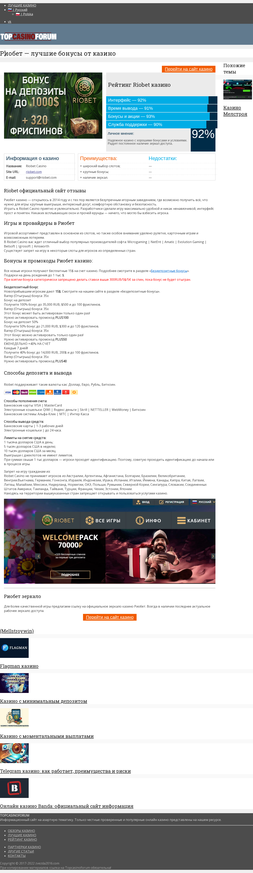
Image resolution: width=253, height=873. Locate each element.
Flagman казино (19, 666)
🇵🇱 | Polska (24, 14)
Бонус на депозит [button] (17, 300)
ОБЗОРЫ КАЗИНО (21, 831)
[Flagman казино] (14, 657)
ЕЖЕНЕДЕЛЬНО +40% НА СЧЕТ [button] (27, 344)
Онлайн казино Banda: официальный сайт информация (66, 806)
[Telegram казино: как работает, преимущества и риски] (14, 762)
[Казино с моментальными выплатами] (14, 727)
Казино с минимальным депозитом (43, 701)
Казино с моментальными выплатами (47, 736)
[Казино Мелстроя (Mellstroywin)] (237, 98)
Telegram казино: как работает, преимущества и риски (65, 771)
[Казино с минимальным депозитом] (14, 692)
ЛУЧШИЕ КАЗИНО (22, 5)
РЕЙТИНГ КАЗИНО (22, 839)
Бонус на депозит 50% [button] (21, 322)
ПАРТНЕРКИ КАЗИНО (24, 847)
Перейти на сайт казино (188, 69)
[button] (109, 287)
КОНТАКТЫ (17, 856)
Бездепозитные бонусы (169, 271)
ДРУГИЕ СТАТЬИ (21, 851)
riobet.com (34, 172)
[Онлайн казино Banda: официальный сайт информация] (14, 797)
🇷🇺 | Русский (17, 10)
